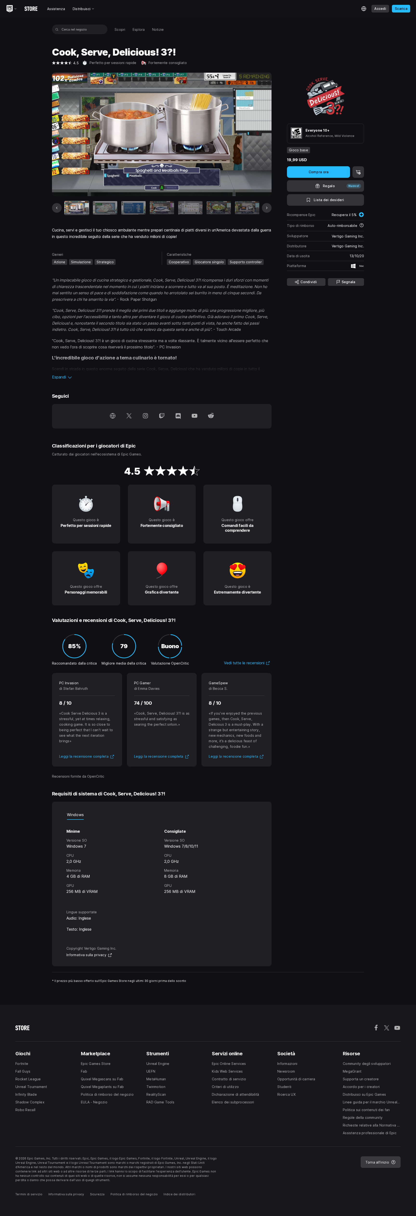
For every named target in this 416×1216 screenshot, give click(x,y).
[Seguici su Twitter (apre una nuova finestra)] (129, 416)
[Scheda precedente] (57, 208)
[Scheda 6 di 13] (218, 208)
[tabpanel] (161, 860)
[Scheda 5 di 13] (190, 208)
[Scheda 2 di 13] (105, 208)
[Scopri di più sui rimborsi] (361, 226)
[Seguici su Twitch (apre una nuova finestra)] (161, 416)
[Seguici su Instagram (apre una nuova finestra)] (145, 416)
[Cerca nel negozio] (56, 29)
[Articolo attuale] (76, 208)
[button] (162, 377)
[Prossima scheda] (267, 208)
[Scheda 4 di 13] (162, 208)
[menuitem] (120, 29)
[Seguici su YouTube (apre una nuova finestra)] (194, 416)
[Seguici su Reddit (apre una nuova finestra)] (211, 416)
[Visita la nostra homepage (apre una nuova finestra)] (112, 416)
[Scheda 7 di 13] (247, 208)
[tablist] (161, 815)
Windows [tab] (75, 814)
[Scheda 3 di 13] (133, 208)
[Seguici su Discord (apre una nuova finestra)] (178, 416)
